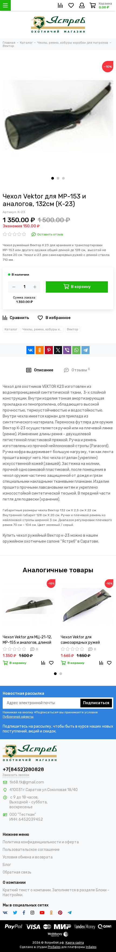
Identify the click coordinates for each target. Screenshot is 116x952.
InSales (91, 947)
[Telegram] (85, 350)
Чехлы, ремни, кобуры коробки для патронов (43, 329)
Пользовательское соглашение (31, 849)
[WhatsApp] (76, 350)
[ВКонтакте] (30, 350)
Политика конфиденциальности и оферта (41, 842)
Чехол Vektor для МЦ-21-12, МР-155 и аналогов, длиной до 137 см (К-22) (27, 640)
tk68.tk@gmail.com (26, 782)
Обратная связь (17, 872)
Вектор (72, 329)
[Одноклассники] (40, 350)
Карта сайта (75, 942)
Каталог (11, 329)
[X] (58, 350)
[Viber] (67, 350)
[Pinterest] (49, 350)
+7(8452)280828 (23, 769)
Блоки (101, 890)
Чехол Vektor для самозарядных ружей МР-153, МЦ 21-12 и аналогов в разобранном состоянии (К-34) (86, 640)
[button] (52, 178)
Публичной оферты (18, 716)
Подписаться (96, 703)
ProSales (54, 947)
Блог (7, 864)
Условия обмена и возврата (28, 857)
